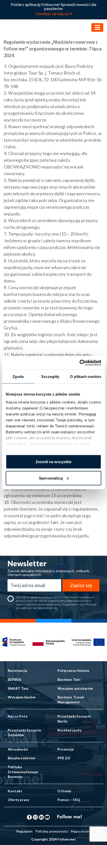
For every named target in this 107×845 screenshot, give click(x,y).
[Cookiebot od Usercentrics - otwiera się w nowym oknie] (79, 363)
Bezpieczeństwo (21, 758)
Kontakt (15, 791)
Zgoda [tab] (18, 376)
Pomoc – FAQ (68, 800)
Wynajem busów (21, 697)
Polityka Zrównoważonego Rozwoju (23, 772)
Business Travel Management (70, 699)
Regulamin (24, 831)
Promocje (65, 749)
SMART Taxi (18, 688)
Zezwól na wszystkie (53, 462)
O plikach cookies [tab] (85, 376)
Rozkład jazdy (69, 730)
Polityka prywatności (51, 831)
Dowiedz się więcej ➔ (53, 13)
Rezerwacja (17, 670)
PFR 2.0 (63, 758)
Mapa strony (81, 831)
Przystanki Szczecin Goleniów (24, 732)
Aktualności (18, 749)
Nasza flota (17, 716)
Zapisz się (81, 585)
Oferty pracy (18, 800)
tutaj (55, 608)
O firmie (64, 791)
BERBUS (14, 679)
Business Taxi (68, 679)
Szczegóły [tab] (50, 376)
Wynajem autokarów (75, 688)
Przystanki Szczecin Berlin (74, 718)
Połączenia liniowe (73, 670)
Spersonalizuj (51, 478)
